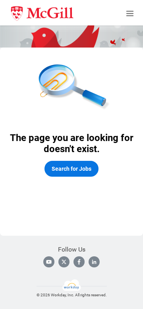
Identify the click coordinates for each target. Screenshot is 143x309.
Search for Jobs (71, 169)
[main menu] (130, 13)
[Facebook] (79, 261)
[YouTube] (48, 261)
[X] (64, 261)
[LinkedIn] (94, 261)
